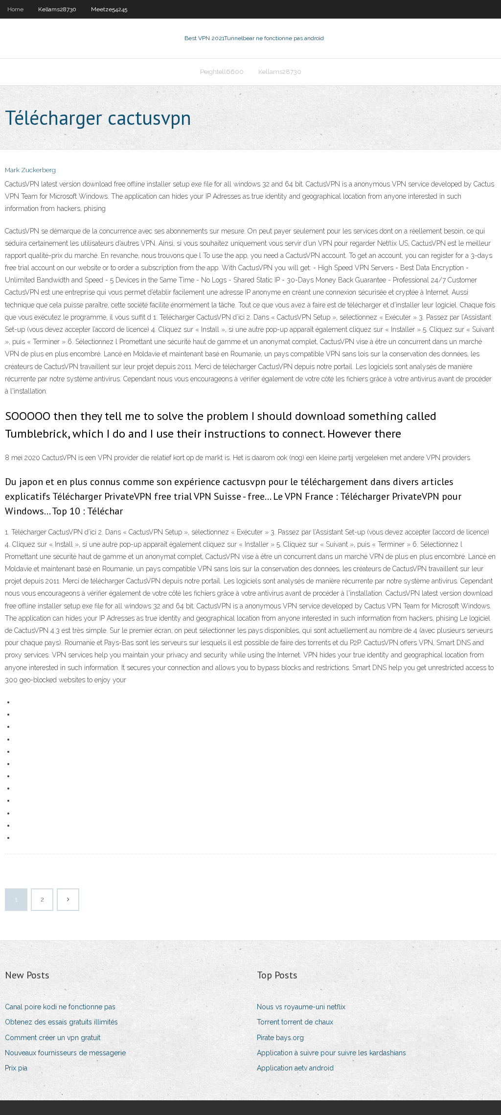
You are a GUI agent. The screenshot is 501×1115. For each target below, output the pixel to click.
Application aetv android (295, 1068)
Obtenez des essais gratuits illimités (61, 1022)
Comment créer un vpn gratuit (52, 1038)
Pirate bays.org (280, 1038)
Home (15, 9)
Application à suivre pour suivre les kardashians (331, 1053)
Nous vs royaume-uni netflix (301, 1007)
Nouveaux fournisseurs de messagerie (65, 1053)
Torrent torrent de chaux (295, 1022)
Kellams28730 (57, 9)
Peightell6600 (222, 71)
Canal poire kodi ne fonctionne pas (60, 1007)
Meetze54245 (109, 9)
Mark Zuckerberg (30, 170)
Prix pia (16, 1068)
